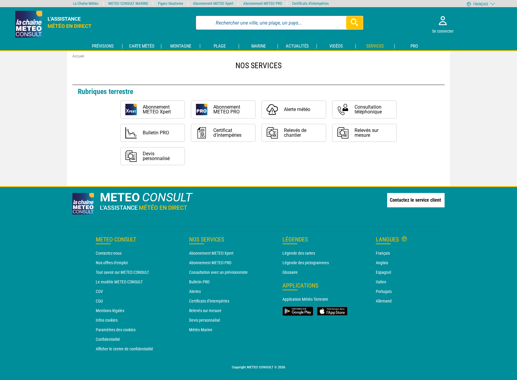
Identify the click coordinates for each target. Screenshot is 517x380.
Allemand (384, 301)
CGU (99, 301)
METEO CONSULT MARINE (128, 3)
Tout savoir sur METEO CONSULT (122, 272)
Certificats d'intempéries (209, 301)
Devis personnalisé (204, 320)
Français (383, 253)
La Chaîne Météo (85, 3)
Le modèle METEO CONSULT (119, 281)
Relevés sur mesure (205, 310)
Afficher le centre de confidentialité (124, 348)
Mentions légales (110, 310)
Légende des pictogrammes (305, 262)
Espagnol (383, 272)
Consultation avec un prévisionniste (218, 272)
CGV (99, 291)
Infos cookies (107, 320)
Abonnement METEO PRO (210, 262)
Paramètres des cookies (116, 329)
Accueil (78, 56)
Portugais (384, 291)
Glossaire (290, 272)
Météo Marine (200, 329)
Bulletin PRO (199, 281)
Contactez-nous (108, 253)
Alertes (195, 291)
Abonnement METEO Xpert (211, 253)
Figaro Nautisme (170, 3)
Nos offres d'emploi (112, 262)
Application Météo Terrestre (305, 299)
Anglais (382, 262)
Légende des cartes (298, 253)
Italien (381, 281)
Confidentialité (108, 339)
